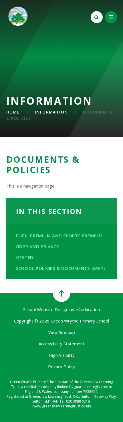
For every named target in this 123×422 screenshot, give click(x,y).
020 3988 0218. (78, 401)
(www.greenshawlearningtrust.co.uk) (61, 406)
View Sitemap (61, 332)
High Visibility (62, 355)
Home (13, 112)
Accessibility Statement (61, 344)
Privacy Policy (61, 366)
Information (51, 112)
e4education (88, 309)
